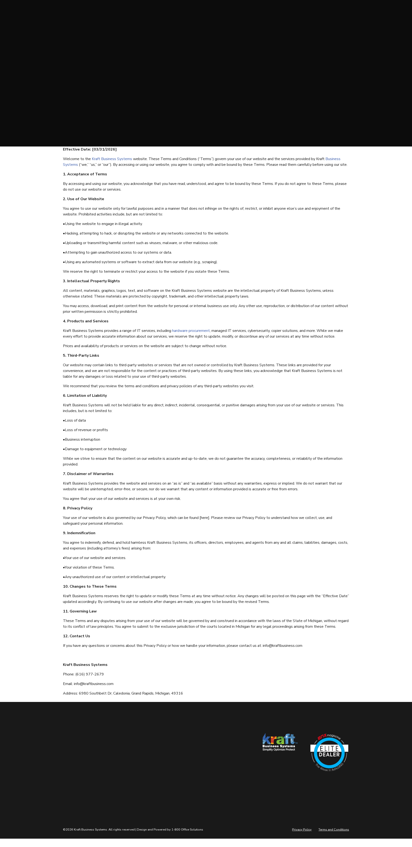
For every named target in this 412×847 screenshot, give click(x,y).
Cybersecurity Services (178, 746)
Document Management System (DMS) (179, 779)
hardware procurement (191, 330)
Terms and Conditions (334, 829)
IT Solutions (170, 753)
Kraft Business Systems (112, 159)
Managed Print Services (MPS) (179, 768)
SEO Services (171, 760)
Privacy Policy (302, 829)
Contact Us (120, 753)
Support (118, 760)
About (117, 746)
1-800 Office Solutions (187, 829)
